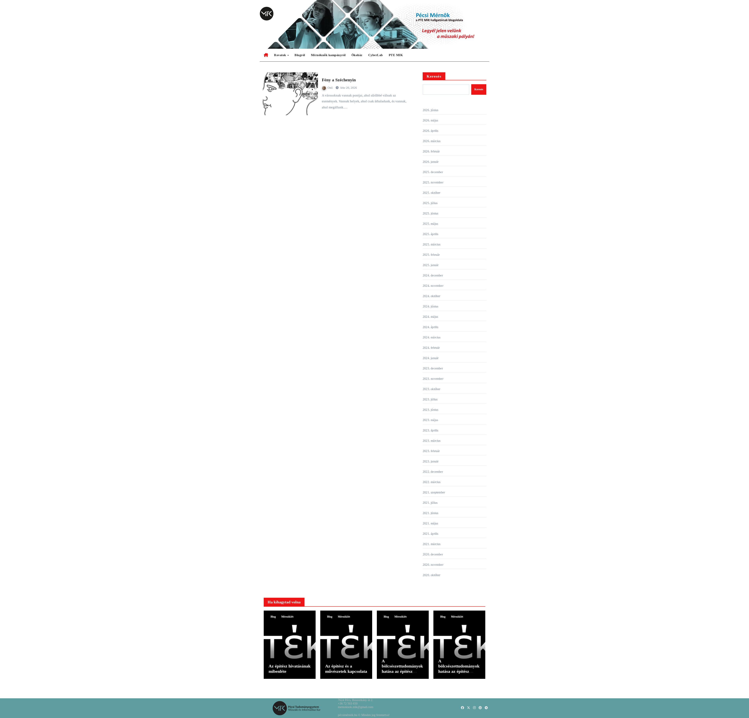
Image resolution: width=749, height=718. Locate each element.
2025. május (430, 223)
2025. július (430, 203)
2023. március (432, 440)
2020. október (431, 575)
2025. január (430, 265)
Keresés (434, 76)
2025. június (430, 213)
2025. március (432, 244)
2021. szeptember (434, 492)
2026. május (430, 120)
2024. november (433, 285)
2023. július (430, 399)
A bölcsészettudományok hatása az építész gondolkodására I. (458, 669)
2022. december (433, 471)
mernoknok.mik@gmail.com (355, 707)
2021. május (430, 523)
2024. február (431, 347)
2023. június (430, 409)
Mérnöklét (287, 616)
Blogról (300, 55)
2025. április (430, 234)
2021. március (432, 544)
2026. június (430, 110)
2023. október (431, 389)
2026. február (431, 151)
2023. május (430, 420)
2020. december (433, 554)
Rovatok (280, 55)
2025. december (433, 172)
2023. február (431, 451)
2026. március (432, 141)
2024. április (430, 327)
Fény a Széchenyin (339, 79)
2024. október (431, 296)
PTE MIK (396, 55)
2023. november (433, 378)
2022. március (432, 482)
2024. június (430, 306)
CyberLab (375, 55)
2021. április (430, 533)
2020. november (433, 564)
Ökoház (356, 55)
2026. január (430, 161)
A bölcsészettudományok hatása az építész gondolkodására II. (402, 669)
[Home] (266, 55)
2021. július (430, 502)
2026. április (430, 130)
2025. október (431, 192)
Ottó (330, 87)
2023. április (430, 430)
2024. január (430, 358)
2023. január (430, 461)
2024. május (430, 316)
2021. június (430, 513)
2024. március (432, 337)
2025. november (433, 182)
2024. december (433, 275)
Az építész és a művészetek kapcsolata (346, 669)
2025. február (431, 254)
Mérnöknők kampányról (328, 55)
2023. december (433, 368)
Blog (273, 616)
